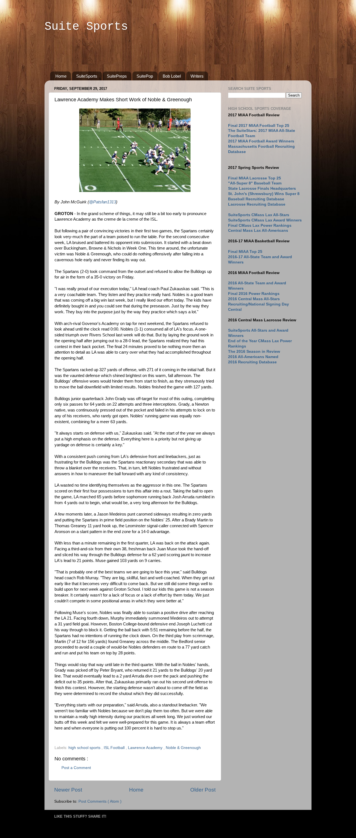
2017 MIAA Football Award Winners (261, 141)
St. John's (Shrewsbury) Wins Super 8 (264, 194)
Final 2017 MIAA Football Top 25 (258, 126)
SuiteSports (86, 76)
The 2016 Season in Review (254, 351)
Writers (197, 76)
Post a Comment (76, 768)
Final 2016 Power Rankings (254, 294)
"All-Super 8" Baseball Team (254, 183)
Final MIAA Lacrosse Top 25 (254, 178)
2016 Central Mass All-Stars (254, 299)
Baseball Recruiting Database (256, 199)
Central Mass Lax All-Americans (258, 230)
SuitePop (145, 76)
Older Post (203, 790)
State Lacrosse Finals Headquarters (262, 188)
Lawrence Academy (146, 748)
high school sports (85, 748)
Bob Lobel (172, 76)
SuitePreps (117, 76)
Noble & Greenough (183, 748)
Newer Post (68, 790)
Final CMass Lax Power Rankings (259, 225)
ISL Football (115, 748)
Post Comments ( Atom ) (100, 801)
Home (60, 76)
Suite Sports (86, 26)
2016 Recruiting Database (252, 362)
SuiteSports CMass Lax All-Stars (258, 215)
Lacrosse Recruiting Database (256, 204)
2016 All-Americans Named (253, 357)
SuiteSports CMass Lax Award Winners (265, 220)
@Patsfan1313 (102, 202)
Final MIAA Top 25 (245, 252)
